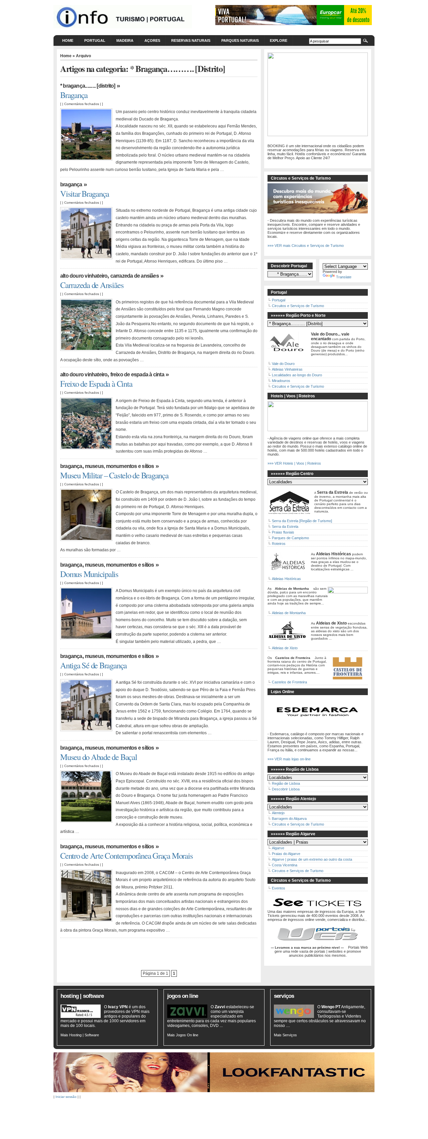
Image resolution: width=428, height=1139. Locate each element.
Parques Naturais (240, 40)
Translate (343, 277)
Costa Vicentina (284, 865)
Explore (278, 40)
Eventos (278, 888)
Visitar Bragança (84, 193)
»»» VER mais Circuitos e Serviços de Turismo (306, 246)
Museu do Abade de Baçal (98, 756)
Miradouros (281, 381)
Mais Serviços (285, 1035)
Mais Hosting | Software (80, 1035)
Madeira (124, 40)
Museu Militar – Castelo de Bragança (114, 475)
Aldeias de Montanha (289, 613)
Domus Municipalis (89, 573)
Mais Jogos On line (182, 1035)
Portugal (94, 40)
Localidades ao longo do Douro (297, 375)
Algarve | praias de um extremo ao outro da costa (312, 859)
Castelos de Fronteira (289, 682)
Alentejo (278, 813)
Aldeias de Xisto (285, 648)
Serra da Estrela (285, 527)
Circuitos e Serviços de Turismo (298, 306)
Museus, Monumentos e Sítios (119, 466)
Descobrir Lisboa (286, 789)
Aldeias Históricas (286, 579)
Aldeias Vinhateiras (287, 369)
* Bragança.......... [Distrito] (87, 86)
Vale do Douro (283, 364)
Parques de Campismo (290, 538)
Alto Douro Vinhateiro (83, 276)
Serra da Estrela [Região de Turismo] (302, 521)
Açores (152, 40)
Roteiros (279, 544)
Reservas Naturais (190, 40)
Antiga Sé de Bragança (93, 665)
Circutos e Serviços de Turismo (297, 871)
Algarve (278, 848)
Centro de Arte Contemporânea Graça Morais (126, 855)
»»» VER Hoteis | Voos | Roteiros (294, 463)
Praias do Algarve (286, 854)
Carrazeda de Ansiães (134, 276)
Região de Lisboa (286, 783)
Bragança (74, 94)
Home (67, 40)
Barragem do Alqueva (289, 819)
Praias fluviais (283, 532)
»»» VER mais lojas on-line (289, 759)
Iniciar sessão (66, 1097)
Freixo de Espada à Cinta (137, 374)
